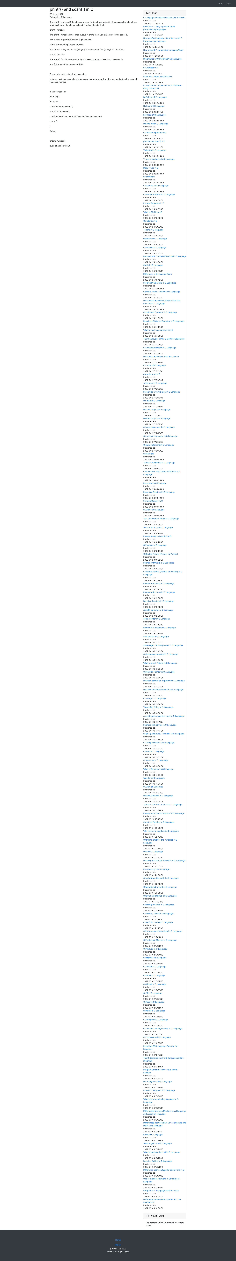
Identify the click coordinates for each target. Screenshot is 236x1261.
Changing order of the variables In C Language (160, 841)
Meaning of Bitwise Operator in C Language (163, 321)
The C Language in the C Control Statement (163, 339)
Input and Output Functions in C (158, 76)
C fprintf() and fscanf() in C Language (161, 878)
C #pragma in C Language (155, 1019)
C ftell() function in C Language (158, 922)
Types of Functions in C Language (159, 462)
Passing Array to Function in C (157, 536)
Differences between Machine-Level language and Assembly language (164, 1112)
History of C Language (153, 106)
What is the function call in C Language (161, 1152)
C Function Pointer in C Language (159, 672)
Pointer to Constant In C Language (159, 627)
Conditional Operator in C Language (160, 312)
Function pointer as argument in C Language (164, 680)
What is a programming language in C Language (160, 1100)
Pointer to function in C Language (159, 592)
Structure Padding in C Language (158, 822)
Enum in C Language (152, 1134)
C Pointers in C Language (155, 545)
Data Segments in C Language (157, 1081)
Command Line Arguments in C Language (162, 1028)
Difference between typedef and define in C (163, 1170)
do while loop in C (151, 374)
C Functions (148, 454)
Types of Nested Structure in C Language (162, 804)
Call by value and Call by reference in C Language (161, 473)
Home (221, 3)
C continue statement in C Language (160, 436)
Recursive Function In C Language (159, 492)
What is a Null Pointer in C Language (160, 663)
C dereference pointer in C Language (160, 654)
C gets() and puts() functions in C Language (163, 733)
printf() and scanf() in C (154, 141)
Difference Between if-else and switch (161, 356)
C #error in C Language (154, 1011)
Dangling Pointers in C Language (158, 601)
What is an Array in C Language (158, 527)
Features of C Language (154, 115)
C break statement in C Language (159, 427)
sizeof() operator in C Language (158, 610)
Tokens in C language (153, 230)
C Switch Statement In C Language (159, 347)
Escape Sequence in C (153, 203)
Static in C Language (153, 265)
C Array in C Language (153, 510)
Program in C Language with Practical (161, 1190)
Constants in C (150, 221)
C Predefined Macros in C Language (160, 940)
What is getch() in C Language (157, 1143)
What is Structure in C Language (158, 769)
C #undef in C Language (154, 966)
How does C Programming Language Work (163, 50)
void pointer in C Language (156, 636)
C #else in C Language (153, 1002)
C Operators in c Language (155, 185)
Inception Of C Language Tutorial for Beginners (160, 1047)
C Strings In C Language (154, 698)
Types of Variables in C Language (159, 159)
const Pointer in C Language (156, 619)
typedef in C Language (154, 778)
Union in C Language (153, 851)
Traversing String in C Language (158, 707)
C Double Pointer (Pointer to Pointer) (160, 554)
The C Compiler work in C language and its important (163, 1059)
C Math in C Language (153, 751)
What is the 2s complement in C (158, 330)
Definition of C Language (155, 97)
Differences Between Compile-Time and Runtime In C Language (161, 302)
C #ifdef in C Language (154, 975)
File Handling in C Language (156, 869)
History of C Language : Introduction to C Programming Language (162, 39)
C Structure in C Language (155, 760)
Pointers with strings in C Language (159, 725)
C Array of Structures (153, 787)
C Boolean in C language (154, 247)
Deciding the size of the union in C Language (164, 860)
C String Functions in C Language (158, 742)
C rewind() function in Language (158, 913)
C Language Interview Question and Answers (164, 17)
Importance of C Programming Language (162, 59)
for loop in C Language (154, 400)
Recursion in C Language (154, 483)
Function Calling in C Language (157, 1161)
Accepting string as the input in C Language (163, 716)
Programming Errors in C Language (159, 283)
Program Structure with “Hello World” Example (160, 1071)
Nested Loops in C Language (156, 409)
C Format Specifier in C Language (159, 194)
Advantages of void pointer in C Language (163, 645)
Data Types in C (150, 168)
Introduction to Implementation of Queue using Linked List (162, 87)
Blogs (118, 1245)
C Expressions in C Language (157, 1037)
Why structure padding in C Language (161, 831)
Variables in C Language (154, 150)
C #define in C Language (154, 957)
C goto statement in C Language (158, 445)
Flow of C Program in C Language (159, 1090)
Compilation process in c (155, 132)
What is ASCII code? (152, 212)
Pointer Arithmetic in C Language (158, 563)
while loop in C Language (155, 383)
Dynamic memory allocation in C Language (163, 689)
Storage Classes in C (153, 501)
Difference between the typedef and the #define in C (162, 1201)
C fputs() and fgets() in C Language (160, 896)
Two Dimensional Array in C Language (161, 518)
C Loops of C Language (154, 365)
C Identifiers (149, 176)
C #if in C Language (152, 993)
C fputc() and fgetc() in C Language (160, 887)
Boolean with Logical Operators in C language (164, 256)
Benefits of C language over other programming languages (159, 28)
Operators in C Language (155, 238)
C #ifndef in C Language (154, 984)
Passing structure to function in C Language (163, 813)
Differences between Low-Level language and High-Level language (164, 1124)
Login (228, 3)
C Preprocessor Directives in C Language (162, 931)
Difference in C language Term (157, 274)
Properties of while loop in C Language (161, 392)
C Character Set (150, 67)
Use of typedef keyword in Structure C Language (161, 1180)
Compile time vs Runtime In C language (161, 291)
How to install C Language (155, 123)
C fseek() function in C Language (158, 904)
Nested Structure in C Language (158, 795)
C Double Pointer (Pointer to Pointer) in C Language (162, 573)
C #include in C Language (155, 949)
